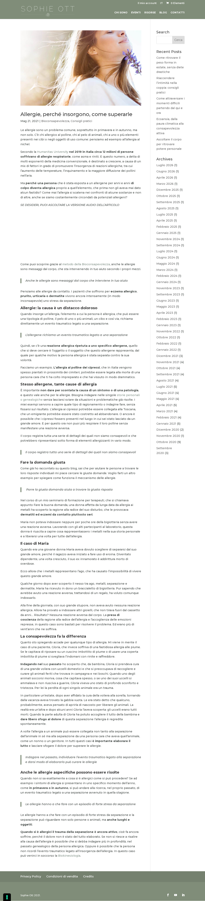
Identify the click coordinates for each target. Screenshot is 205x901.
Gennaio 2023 (166, 325)
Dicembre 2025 (167, 190)
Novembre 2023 (168, 288)
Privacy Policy (30, 876)
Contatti (178, 12)
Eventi (136, 12)
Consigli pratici (81, 121)
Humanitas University (53, 152)
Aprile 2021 (164, 405)
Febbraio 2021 (166, 417)
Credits (88, 876)
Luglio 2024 (164, 251)
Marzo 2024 (165, 270)
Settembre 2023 (168, 294)
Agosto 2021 (165, 380)
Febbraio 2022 (166, 343)
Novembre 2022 (168, 331)
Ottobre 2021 (166, 368)
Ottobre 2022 (166, 337)
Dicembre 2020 (167, 429)
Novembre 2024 (168, 239)
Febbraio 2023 (166, 319)
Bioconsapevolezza (55, 121)
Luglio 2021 (164, 386)
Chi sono (121, 12)
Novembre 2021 (167, 362)
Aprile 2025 (164, 220)
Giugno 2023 (165, 300)
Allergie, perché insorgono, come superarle (76, 114)
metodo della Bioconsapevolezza (86, 264)
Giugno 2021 (165, 393)
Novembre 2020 (168, 436)
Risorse (150, 12)
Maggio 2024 (165, 263)
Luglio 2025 (164, 214)
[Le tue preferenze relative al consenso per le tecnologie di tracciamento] (7, 897)
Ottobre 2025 (166, 196)
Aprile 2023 (164, 313)
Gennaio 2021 (166, 423)
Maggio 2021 (165, 399)
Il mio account (147, 3)
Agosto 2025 (165, 208)
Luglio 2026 (164, 165)
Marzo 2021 (164, 411)
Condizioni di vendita (62, 876)
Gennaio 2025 (166, 233)
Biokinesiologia (69, 855)
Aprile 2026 (164, 177)
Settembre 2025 (168, 202)
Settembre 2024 (168, 245)
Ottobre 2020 (166, 442)
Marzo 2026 (165, 184)
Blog (163, 12)
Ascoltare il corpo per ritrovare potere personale (169, 144)
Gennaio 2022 (166, 350)
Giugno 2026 (165, 171)
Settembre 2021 (168, 374)
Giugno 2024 (165, 257)
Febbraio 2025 (166, 226)
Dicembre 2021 (167, 356)
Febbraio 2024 (166, 276)
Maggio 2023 (165, 306)
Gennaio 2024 (166, 282)
